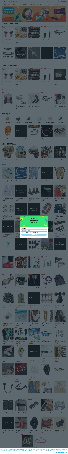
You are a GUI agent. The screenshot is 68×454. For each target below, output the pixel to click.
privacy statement (40, 449)
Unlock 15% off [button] (34, 234)
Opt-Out (61, 452)
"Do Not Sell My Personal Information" (53, 450)
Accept (57, 452)
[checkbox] (21, 232)
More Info (65, 452)
